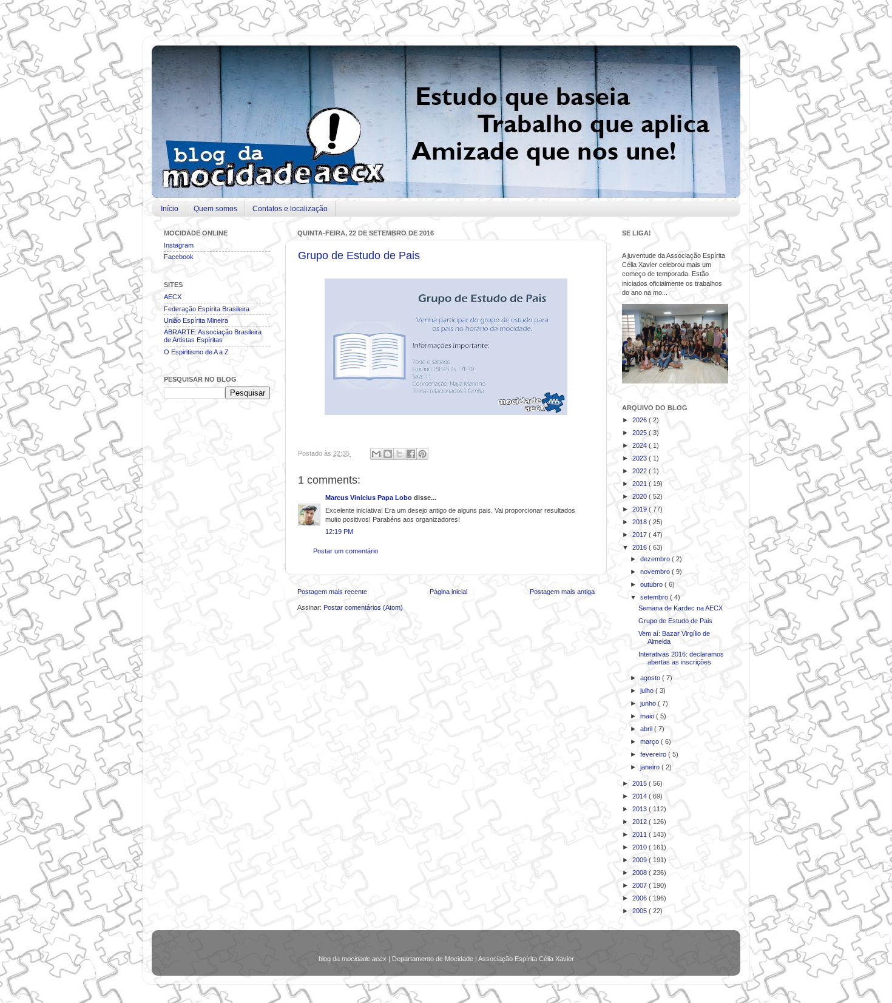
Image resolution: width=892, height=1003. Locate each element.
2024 (640, 445)
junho (649, 703)
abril (647, 728)
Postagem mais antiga (562, 591)
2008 (640, 872)
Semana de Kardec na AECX (680, 608)
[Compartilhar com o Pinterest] (422, 454)
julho (647, 690)
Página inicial (448, 591)
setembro (655, 597)
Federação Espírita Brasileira (206, 308)
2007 (640, 885)
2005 (640, 910)
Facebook (179, 256)
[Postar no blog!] (388, 454)
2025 (640, 432)
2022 (640, 470)
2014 (640, 796)
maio (648, 716)
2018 (640, 521)
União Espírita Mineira (196, 320)
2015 (640, 783)
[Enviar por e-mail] (376, 454)
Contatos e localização (290, 208)
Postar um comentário (345, 551)
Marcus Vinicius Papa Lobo (369, 497)
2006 (640, 898)
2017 (640, 534)
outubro (652, 584)
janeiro (650, 767)
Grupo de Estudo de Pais (359, 255)
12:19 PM (339, 531)
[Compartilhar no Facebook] (411, 454)
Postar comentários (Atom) (363, 607)
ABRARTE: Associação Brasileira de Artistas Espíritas (213, 335)
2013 (640, 808)
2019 (640, 509)
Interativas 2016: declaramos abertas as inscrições (681, 658)
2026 (640, 420)
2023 (640, 458)
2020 (640, 496)
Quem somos (215, 208)
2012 (640, 821)
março (650, 741)
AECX (172, 296)
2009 (640, 859)
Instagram (179, 245)
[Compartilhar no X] (399, 454)
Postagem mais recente (332, 591)
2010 (640, 847)
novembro (656, 571)
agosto (651, 677)
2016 (640, 547)
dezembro (656, 558)
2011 (640, 834)
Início (169, 208)
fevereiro (654, 754)
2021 (640, 483)
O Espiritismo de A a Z (196, 352)
